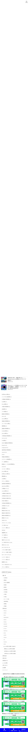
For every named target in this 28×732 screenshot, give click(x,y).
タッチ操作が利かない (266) (7, 542)
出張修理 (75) (4, 409)
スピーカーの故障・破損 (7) (7, 552)
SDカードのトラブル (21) (6, 554)
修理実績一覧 (5, 660)
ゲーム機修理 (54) (5, 461)
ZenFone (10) (4, 438)
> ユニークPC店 (6, 599)
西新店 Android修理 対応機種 (9, 648)
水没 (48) (3, 530)
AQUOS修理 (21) (5, 433)
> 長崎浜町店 (5, 601)
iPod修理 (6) (4, 440)
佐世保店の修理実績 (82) (6, 483)
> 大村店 (4, 596)
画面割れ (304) (4, 562)
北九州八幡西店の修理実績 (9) (7, 443)
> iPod (4, 615)
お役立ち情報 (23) (5, 500)
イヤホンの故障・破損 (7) (6, 549)
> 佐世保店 (5, 589)
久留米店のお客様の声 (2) (6, 498)
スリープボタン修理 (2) (6, 423)
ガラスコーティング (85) (6, 522)
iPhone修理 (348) (5, 471)
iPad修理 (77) (4, 401)
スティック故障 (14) (5, 567)
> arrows (5, 628)
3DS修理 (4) (4, 478)
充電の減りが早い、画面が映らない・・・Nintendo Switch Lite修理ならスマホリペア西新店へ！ (17, 379)
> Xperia (4, 619)
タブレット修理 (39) (5, 481)
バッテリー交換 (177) (6, 557)
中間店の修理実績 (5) (6, 456)
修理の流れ (5, 658)
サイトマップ (5, 670)
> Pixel (4, 633)
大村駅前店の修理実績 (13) (7, 435)
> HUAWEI (5, 626)
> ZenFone (5, 630)
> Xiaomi (5, 637)
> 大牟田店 (5, 592)
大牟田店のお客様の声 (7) (6, 493)
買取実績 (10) (4, 476)
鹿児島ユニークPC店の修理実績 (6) (8, 464)
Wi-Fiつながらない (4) (6, 547)
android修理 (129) (5, 491)
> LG (4, 639)
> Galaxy (4, 621)
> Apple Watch (5, 617)
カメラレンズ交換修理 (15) (7, 459)
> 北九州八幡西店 (6, 582)
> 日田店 (4, 584)
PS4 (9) (3, 454)
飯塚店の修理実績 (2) (6, 414)
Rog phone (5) (4, 445)
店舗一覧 (4, 575)
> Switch (4, 612)
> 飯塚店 (4, 587)
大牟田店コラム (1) (5, 488)
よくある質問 (5, 662)
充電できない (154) (5, 544)
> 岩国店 (4, 603)
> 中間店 (4, 606)
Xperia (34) (4, 416)
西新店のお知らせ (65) (6, 510)
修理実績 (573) (4, 508)
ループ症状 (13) (4, 537)
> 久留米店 (5, 577)
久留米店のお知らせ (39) (6, 495)
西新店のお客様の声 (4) (6, 513)
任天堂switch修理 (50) (6, 473)
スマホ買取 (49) (5, 411)
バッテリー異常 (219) (6, 527)
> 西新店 (4, 580)
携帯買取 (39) (4, 426)
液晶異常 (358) (4, 532)
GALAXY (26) (4, 452)
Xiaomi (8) (4, 466)
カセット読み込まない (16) (7, 564)
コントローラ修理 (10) (6, 468)
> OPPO (4, 635)
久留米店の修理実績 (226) (6, 503)
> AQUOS (5, 624)
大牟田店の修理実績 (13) (6, 399)
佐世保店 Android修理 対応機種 (10, 651)
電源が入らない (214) (6, 540)
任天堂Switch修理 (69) (6, 394)
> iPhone (5, 610)
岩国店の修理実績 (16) (6, 428)
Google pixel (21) (5, 447)
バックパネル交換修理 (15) (7, 396)
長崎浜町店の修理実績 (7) (6, 449)
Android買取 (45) (5, 418)
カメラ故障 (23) (5, 535)
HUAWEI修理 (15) (5, 430)
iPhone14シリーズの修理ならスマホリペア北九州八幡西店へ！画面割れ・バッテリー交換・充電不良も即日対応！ (17, 387)
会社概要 (4, 667)
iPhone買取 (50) (5, 404)
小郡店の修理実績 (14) (6, 406)
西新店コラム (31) (5, 517)
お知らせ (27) (4, 520)
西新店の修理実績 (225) (6, 515)
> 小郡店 (4, 594)
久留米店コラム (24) (5, 505)
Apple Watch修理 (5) (5, 486)
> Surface (5, 641)
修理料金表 (5, 608)
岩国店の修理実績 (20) (6, 421)
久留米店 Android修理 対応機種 (10, 653)
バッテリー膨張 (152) (6, 559)
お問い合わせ (5, 665)
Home (4, 730)
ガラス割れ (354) (5, 525)
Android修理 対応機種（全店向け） (9, 646)
